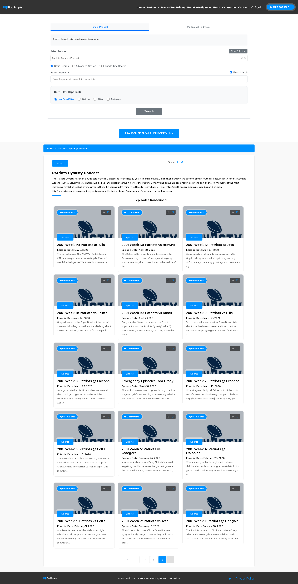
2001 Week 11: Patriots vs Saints (82, 313)
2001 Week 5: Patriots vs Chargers (141, 451)
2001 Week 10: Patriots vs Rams (147, 313)
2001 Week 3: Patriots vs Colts (81, 521)
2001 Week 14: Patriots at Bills (81, 245)
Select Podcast (59, 51)
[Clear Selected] (241, 58)
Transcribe (168, 7)
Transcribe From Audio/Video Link (149, 133)
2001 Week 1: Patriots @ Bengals (212, 521)
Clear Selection (238, 51)
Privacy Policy (245, 578)
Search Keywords (60, 72)
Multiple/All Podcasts (198, 27)
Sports (60, 163)
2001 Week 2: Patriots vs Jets (145, 521)
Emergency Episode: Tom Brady (147, 381)
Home (141, 7)
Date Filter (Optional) (67, 92)
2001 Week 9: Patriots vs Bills (209, 313)
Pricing (181, 7)
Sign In (258, 7)
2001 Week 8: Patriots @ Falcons (83, 381)
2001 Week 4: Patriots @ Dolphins (205, 451)
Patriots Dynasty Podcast (73, 148)
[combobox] (149, 58)
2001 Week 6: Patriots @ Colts (81, 449)
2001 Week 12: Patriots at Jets (210, 245)
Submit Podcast (280, 7)
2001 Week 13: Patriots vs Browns (148, 245)
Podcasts (153, 7)
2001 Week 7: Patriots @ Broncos (212, 381)
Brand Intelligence (199, 7)
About (216, 7)
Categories (229, 7)
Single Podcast (100, 27)
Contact (243, 7)
